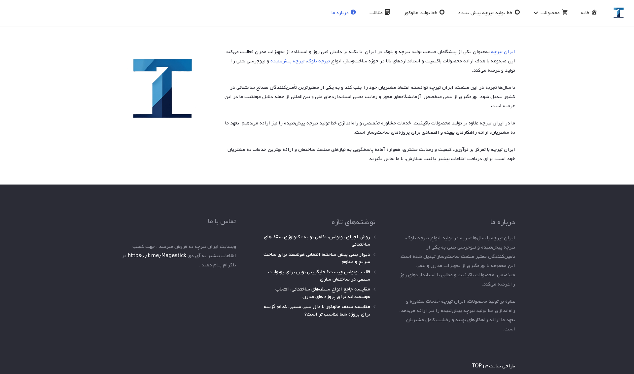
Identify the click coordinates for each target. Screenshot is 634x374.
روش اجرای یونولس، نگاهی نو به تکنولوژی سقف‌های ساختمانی (317, 240)
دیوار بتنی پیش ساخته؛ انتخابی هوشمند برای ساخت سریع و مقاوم (317, 258)
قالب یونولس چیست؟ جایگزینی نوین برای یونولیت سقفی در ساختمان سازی (319, 275)
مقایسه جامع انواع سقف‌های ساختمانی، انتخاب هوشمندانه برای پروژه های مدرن (322, 292)
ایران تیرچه (503, 52)
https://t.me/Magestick (157, 256)
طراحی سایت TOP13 (493, 366)
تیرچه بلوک (318, 61)
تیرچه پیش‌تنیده (287, 61)
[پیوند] (618, 13)
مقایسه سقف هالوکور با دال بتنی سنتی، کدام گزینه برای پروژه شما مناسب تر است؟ (317, 310)
